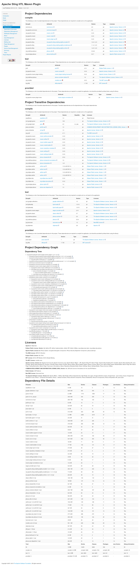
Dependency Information (10, 29)
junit (56, 68)
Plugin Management (9, 44)
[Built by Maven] (11, 60)
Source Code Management (11, 48)
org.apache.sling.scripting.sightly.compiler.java (58, 45)
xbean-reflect (56, 213)
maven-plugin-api (51, 39)
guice (41, 124)
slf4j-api (44, 242)
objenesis (55, 225)
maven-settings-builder (46, 154)
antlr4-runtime (43, 133)
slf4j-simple (58, 83)
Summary (6, 50)
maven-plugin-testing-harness (62, 74)
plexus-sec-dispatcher (45, 187)
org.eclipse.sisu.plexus (46, 181)
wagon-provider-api (58, 210)
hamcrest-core (56, 222)
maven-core (50, 33)
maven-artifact (43, 139)
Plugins (6, 46)
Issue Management (9, 38)
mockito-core (58, 80)
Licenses (6, 40)
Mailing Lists (7, 42)
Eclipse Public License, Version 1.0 (96, 166)
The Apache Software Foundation (22, 563)
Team (5, 52)
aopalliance (43, 118)
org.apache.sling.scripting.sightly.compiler (57, 42)
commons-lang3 (51, 30)
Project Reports (7, 54)
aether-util (42, 175)
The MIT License (103, 80)
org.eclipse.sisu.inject (45, 178)
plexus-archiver (57, 216)
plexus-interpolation (45, 163)
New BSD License (98, 222)
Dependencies (8, 27)
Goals (4, 18)
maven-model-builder (45, 145)
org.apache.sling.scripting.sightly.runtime (57, 48)
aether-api (42, 166)
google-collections (57, 201)
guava (41, 121)
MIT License (102, 83)
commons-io (50, 27)
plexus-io (55, 219)
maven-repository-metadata (47, 148)
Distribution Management (10, 33)
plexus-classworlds (45, 157)
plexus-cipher (43, 184)
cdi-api (41, 130)
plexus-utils (49, 51)
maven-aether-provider (46, 136)
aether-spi (42, 172)
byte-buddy (56, 204)
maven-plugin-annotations (64, 97)
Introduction (6, 16)
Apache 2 (96, 225)
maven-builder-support (46, 142)
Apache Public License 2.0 (116, 54)
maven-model (50, 36)
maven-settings (44, 151)
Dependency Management (11, 31)
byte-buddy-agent (57, 207)
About (5, 35)
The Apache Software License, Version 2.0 (110, 77)
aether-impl (43, 169)
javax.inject (44, 239)
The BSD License (91, 133)
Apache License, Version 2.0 (117, 27)
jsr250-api (42, 127)
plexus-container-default (61, 77)
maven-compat (59, 71)
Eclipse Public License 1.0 (106, 68)
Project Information (8, 25)
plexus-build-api (51, 54)
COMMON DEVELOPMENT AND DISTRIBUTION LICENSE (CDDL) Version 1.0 (107, 127)
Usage (4, 20)
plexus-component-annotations (48, 160)
